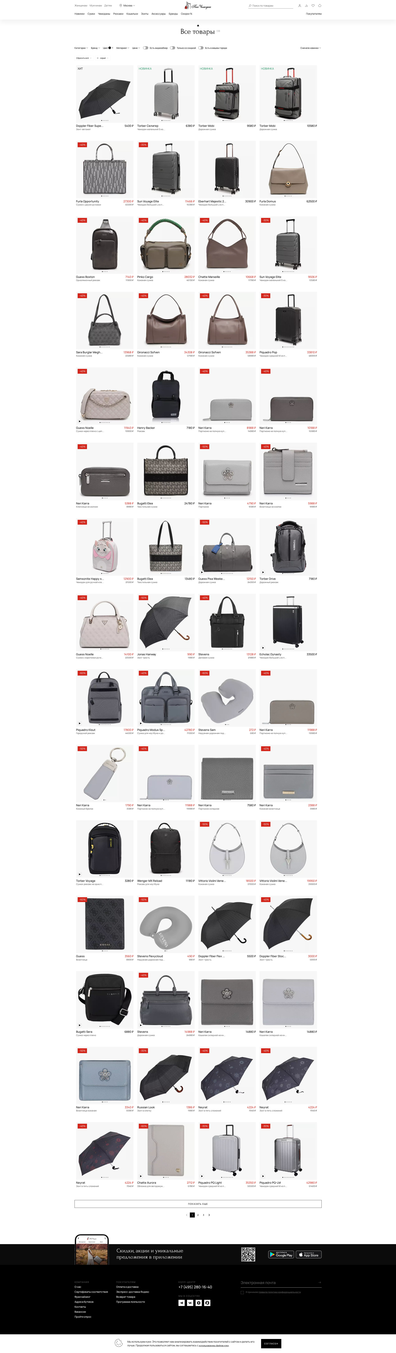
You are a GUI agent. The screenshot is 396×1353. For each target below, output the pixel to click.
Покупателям (314, 13)
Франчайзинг (83, 1296)
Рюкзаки (118, 13)
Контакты (80, 1306)
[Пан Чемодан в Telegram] (181, 1303)
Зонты (144, 13)
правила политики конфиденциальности (280, 1292)
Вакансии (80, 1311)
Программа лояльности (130, 1301)
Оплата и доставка (127, 1287)
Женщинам (81, 5)
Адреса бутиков (84, 1301)
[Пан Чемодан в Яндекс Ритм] (207, 1303)
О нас (78, 1287)
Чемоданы (104, 13)
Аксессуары (159, 13)
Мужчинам (96, 5)
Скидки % (186, 13)
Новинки (79, 13)
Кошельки (132, 13)
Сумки (91, 13)
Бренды (173, 13)
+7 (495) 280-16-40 (195, 1287)
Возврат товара (125, 1296)
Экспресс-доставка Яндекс (132, 1291)
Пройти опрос (83, 1316)
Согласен (271, 1343)
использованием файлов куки (214, 1345)
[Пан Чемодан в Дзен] (199, 1303)
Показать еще (198, 1203)
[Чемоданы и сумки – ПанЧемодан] (198, 5)
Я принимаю (273, 1292)
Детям (108, 5)
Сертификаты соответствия (91, 1291)
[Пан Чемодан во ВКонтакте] (190, 1303)
